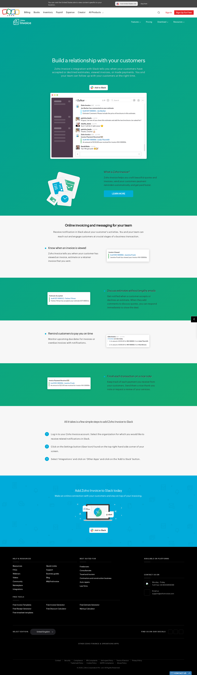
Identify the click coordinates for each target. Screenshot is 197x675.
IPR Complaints (91, 660)
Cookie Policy (91, 663)
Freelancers (84, 567)
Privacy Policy (137, 660)
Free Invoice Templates (22, 605)
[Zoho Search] (159, 12)
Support (49, 570)
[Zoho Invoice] (22, 22)
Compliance (78, 660)
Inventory (48, 12)
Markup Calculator (87, 609)
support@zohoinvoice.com (163, 594)
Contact (58, 660)
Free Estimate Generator (89, 605)
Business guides (52, 574)
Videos (15, 578)
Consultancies (85, 571)
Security (67, 660)
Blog (48, 578)
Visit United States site (128, 4)
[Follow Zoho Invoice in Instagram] (176, 632)
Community (18, 581)
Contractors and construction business (95, 578)
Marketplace (18, 585)
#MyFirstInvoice (52, 581)
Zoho (10, 12)
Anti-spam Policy (107, 660)
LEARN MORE (118, 193)
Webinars (16, 574)
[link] (82, 12)
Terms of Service (122, 660)
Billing (27, 12)
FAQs (15, 570)
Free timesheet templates (23, 613)
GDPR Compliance (107, 663)
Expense (70, 12)
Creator (82, 12)
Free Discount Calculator (56, 609)
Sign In (169, 12)
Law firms (84, 586)
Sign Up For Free (184, 12)
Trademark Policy (77, 663)
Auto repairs (85, 582)
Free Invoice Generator (55, 605)
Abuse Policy (122, 663)
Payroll (59, 12)
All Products (95, 12)
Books (37, 12)
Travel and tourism (87, 574)
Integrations (18, 589)
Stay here (144, 4)
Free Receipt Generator (22, 609)
